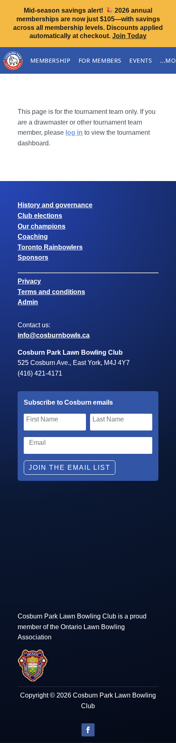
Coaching (33, 236)
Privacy (29, 281)
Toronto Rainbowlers (50, 247)
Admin (28, 302)
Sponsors (33, 257)
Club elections (40, 215)
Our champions (41, 226)
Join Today (129, 35)
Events (140, 60)
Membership (50, 60)
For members (100, 60)
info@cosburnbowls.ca (54, 335)
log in (74, 132)
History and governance (55, 205)
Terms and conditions (51, 291)
